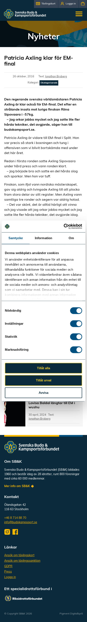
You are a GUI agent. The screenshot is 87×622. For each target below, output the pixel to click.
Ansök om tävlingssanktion (22, 561)
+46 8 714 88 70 (15, 518)
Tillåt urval (43, 380)
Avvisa (43, 392)
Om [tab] (71, 238)
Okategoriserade (49, 83)
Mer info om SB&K (17, 486)
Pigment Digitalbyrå (71, 614)
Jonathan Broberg (56, 76)
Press (8, 571)
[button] (46, 4)
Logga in (10, 577)
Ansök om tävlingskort (19, 555)
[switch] (76, 323)
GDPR (8, 566)
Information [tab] (43, 238)
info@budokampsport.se (20, 522)
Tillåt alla (43, 368)
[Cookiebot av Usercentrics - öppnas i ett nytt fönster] (63, 226)
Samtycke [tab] (15, 238)
